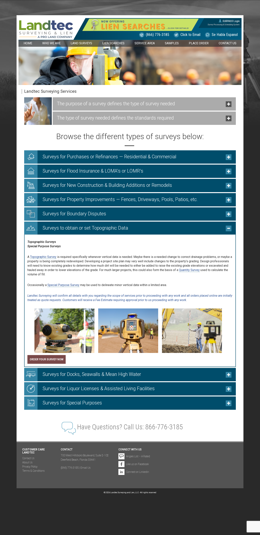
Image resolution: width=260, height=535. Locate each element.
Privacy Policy (29, 466)
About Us (27, 462)
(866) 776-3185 (157, 34)
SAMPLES (172, 43)
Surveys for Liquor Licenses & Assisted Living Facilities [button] (99, 388)
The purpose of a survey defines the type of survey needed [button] (116, 103)
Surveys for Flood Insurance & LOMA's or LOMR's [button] (93, 171)
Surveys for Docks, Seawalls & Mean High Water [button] (92, 374)
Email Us (86, 467)
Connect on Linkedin (137, 471)
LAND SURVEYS (81, 43)
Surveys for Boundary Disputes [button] (74, 213)
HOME (28, 43)
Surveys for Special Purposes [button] (72, 403)
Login (231, 20)
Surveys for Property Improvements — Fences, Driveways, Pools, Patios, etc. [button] (120, 199)
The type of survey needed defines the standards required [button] (115, 118)
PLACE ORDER (199, 43)
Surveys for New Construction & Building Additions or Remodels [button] (107, 185)
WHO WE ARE (51, 43)
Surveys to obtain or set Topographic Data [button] (85, 228)
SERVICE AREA (145, 43)
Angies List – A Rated (138, 456)
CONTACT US (227, 43)
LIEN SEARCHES (113, 43)
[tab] (144, 104)
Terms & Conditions (33, 470)
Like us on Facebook (137, 464)
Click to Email (190, 34)
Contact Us (28, 458)
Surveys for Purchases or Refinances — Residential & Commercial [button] (109, 156)
